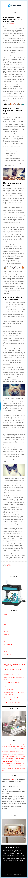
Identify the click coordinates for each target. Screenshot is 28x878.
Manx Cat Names (21, 758)
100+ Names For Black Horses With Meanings (15, 702)
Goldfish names (18, 754)
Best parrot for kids (12, 746)
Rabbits (5, 651)
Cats (9, 564)
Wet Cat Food (9, 565)
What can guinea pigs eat (21, 765)
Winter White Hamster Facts (11, 768)
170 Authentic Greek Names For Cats (12, 682)
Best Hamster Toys (20, 744)
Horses (5, 641)
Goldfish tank (7, 756)
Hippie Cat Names (8, 686)
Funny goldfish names (5, 754)
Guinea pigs (7, 758)
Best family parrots (5, 744)
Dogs (5, 624)
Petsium (12, 874)
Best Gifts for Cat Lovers (12, 744)
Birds (5, 618)
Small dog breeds (7, 763)
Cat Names (20, 749)
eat (6, 752)
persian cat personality (7, 761)
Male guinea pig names (14, 758)
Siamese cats (16, 761)
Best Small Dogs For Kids (19, 746)
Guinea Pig (6, 634)
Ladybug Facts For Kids (9, 689)
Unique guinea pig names (12, 765)
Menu (15, 12)
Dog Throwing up (18, 751)
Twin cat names (15, 763)
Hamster (6, 638)
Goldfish (6, 631)
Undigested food (5, 765)
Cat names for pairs (5, 751)
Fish (5, 628)
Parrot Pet (6, 648)
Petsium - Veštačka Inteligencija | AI (14, 5)
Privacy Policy (18, 874)
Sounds (11, 763)
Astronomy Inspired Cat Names (11, 674)
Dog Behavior (12, 751)
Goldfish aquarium (13, 754)
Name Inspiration (8, 644)
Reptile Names (7, 654)
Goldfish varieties (12, 756)
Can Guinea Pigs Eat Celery (10, 749)
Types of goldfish (21, 763)
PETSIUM (11, 779)
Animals (5, 614)
